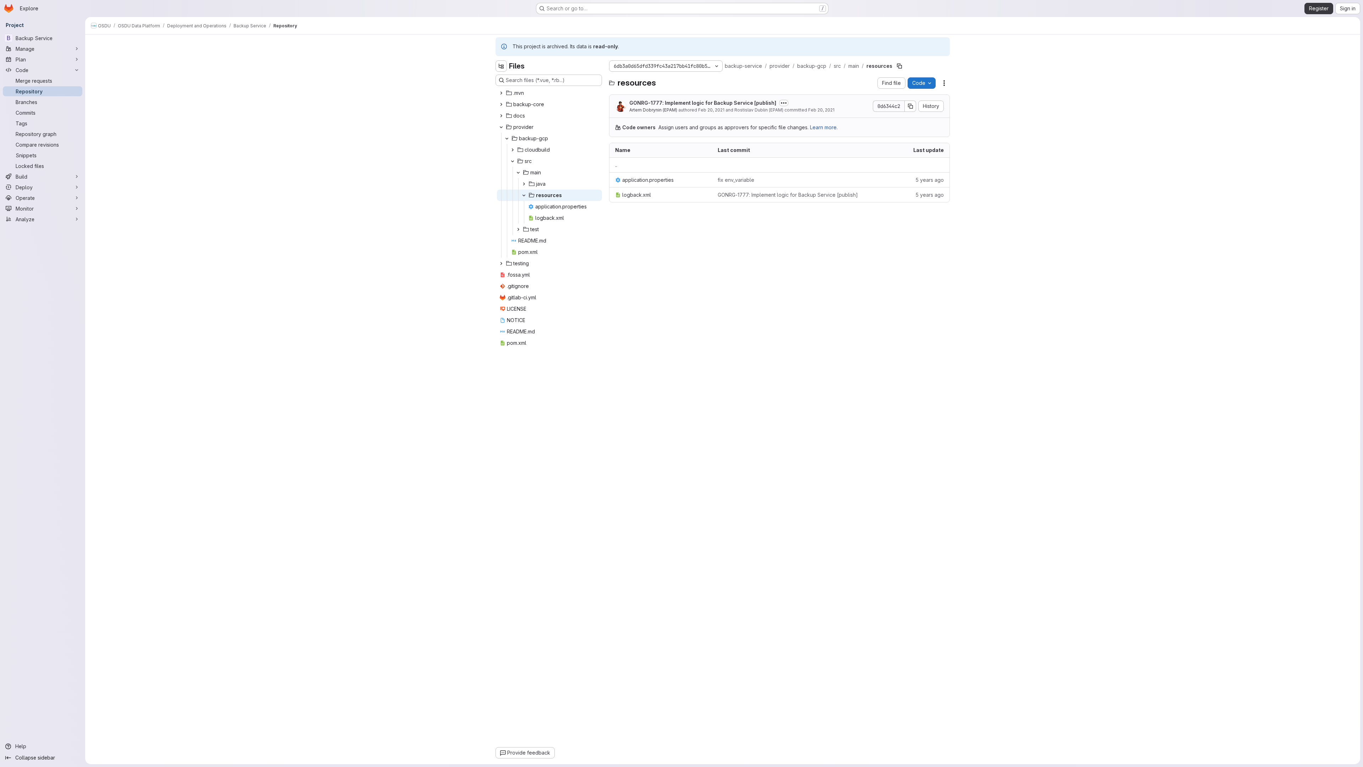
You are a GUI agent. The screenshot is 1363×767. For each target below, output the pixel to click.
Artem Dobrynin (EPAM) (653, 110)
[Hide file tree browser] (501, 66)
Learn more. (824, 127)
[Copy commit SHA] (910, 106)
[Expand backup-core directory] (501, 104)
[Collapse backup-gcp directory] (507, 138)
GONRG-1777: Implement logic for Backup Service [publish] (702, 103)
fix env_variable (736, 180)
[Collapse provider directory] (501, 127)
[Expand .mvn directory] (501, 93)
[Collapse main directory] (518, 172)
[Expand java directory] (524, 184)
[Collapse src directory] (512, 161)
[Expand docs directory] (501, 115)
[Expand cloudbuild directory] (512, 150)
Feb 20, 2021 (711, 110)
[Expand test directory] (518, 229)
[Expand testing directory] (501, 263)
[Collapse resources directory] (524, 195)
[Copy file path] (899, 66)
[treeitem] (549, 93)
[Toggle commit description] (783, 103)
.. (616, 165)
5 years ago (929, 180)
